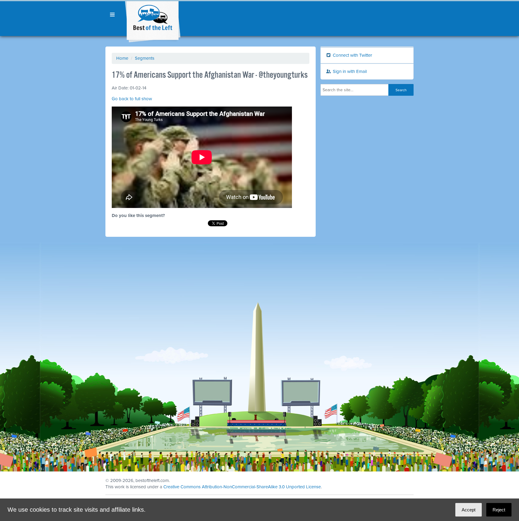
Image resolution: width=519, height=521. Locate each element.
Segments (144, 58)
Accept (468, 509)
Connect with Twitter (352, 55)
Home (122, 58)
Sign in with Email (349, 71)
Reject (499, 509)
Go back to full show (132, 98)
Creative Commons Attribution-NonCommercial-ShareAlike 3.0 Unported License (242, 486)
